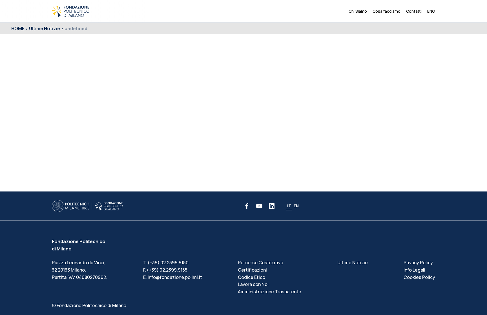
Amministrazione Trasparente (269, 291)
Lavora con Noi (253, 284)
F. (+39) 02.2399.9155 (165, 270)
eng (431, 11)
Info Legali (414, 270)
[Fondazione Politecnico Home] (70, 11)
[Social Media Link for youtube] (259, 206)
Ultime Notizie (44, 28)
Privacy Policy (418, 262)
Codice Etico (251, 277)
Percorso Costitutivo (260, 262)
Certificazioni (252, 270)
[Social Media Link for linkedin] (271, 206)
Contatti (414, 11)
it (289, 205)
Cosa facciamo (386, 11)
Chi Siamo (358, 11)
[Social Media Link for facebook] (247, 206)
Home (18, 28)
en (296, 205)
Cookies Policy (419, 277)
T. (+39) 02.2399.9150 (166, 262)
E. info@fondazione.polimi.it (172, 277)
